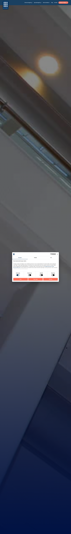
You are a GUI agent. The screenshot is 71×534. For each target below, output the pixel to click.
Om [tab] (51, 257)
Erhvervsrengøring (28, 2)
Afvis (21, 279)
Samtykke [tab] (20, 257)
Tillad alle (50, 279)
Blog (52, 2)
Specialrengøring (37, 2)
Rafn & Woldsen (46, 2)
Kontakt (55, 2)
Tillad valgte (35, 279)
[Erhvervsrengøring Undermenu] (32, 2)
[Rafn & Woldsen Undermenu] (49, 2)
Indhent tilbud (62, 2)
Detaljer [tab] (35, 257)
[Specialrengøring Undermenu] (41, 2)
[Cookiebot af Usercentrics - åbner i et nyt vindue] (51, 254)
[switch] (29, 275)
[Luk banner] (57, 254)
